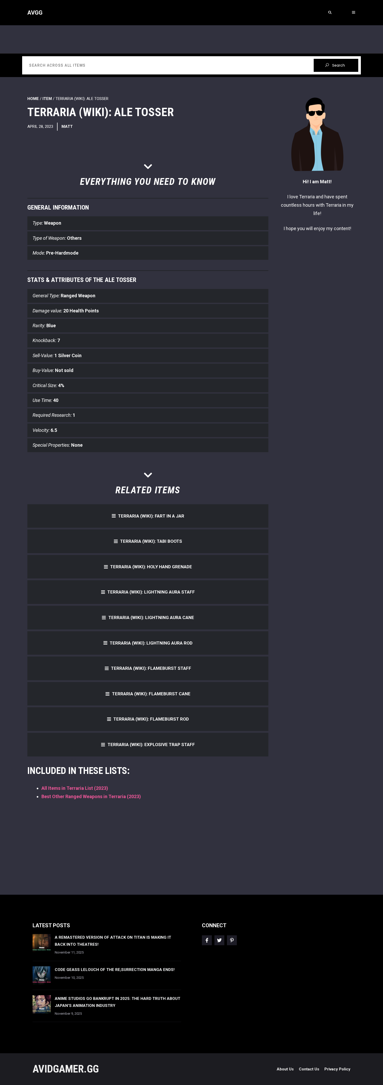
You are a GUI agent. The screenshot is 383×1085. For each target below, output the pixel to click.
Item (47, 98)
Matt (67, 126)
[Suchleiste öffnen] (330, 12)
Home (33, 98)
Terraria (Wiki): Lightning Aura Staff (151, 592)
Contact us (309, 1069)
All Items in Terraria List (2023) (74, 788)
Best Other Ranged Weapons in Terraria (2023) (91, 796)
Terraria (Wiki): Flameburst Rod (151, 719)
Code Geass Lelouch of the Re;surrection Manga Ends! (115, 969)
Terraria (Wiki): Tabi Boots (151, 541)
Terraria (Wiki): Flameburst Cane (151, 693)
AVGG (34, 12)
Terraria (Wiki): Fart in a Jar (151, 516)
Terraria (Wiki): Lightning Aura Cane (151, 617)
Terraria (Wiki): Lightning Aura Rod (151, 643)
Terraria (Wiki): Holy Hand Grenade (151, 566)
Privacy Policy (337, 1069)
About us (285, 1069)
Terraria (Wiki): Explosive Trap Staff (151, 744)
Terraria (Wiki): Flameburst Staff (151, 668)
